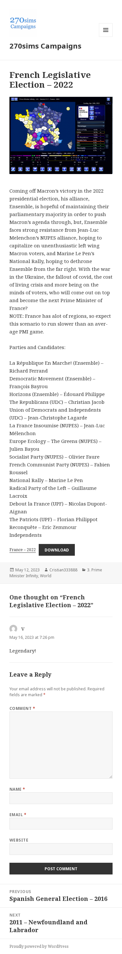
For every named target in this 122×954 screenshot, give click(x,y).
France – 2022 (22, 549)
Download (57, 549)
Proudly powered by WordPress (39, 946)
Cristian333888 (63, 570)
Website (18, 840)
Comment (22, 708)
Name (17, 789)
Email (17, 814)
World (45, 576)
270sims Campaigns (45, 46)
